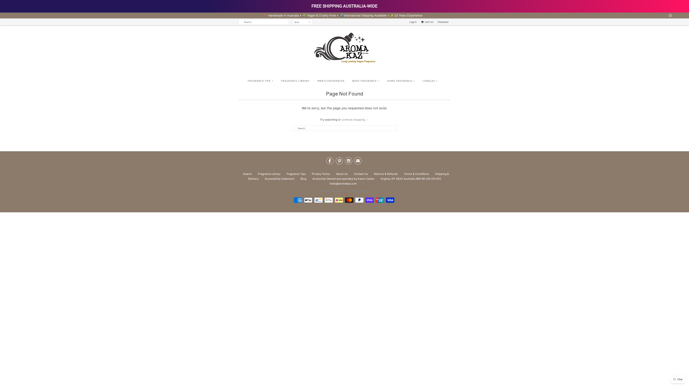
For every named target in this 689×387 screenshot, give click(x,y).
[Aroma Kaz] (344, 51)
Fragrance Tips (296, 174)
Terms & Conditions (416, 174)
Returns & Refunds (386, 174)
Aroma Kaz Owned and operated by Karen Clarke (343, 178)
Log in (413, 22)
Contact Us (361, 174)
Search (247, 174)
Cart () (428, 22)
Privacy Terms (321, 174)
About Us (342, 174)
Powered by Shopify (357, 190)
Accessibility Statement (279, 178)
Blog (303, 178)
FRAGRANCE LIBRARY (295, 81)
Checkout (443, 22)
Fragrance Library (269, 174)
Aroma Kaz (337, 190)
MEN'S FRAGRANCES (331, 81)
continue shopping (353, 119)
